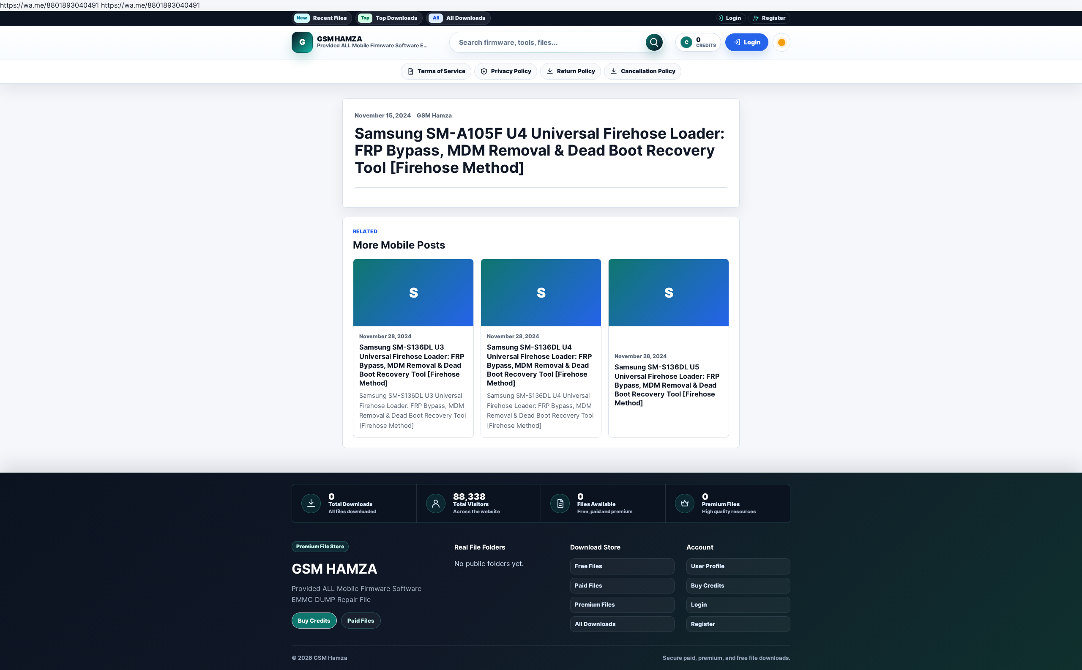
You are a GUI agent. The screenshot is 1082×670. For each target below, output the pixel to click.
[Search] (654, 42)
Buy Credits (314, 620)
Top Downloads (389, 17)
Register (703, 624)
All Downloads (459, 17)
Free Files (588, 566)
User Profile (707, 566)
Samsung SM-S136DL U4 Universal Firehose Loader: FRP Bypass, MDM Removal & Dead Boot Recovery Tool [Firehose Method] (539, 365)
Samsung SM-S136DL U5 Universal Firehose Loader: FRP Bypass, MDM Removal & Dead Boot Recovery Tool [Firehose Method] (667, 385)
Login (699, 604)
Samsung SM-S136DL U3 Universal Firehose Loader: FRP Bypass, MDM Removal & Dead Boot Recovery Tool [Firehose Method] (411, 365)
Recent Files (322, 17)
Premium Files (595, 604)
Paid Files (360, 620)
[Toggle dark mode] (781, 42)
